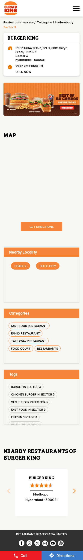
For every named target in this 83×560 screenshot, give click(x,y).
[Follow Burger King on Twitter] (37, 543)
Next (76, 492)
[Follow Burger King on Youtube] (53, 543)
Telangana (44, 22)
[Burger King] (10, 9)
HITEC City (48, 266)
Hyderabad (63, 22)
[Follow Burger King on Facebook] (22, 543)
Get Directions (42, 226)
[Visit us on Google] (30, 543)
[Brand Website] (61, 543)
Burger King (41, 478)
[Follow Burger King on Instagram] (45, 543)
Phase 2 (20, 266)
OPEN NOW (23, 72)
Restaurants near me (18, 22)
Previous (6, 492)
